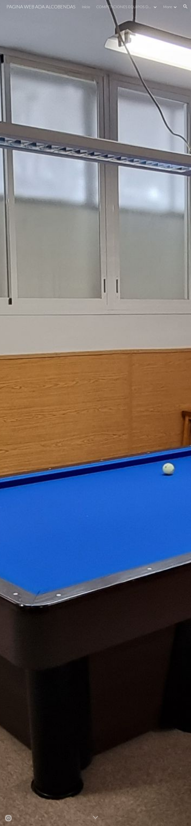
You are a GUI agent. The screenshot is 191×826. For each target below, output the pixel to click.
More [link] (167, 6)
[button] (185, 6)
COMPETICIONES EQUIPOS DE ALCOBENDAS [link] (124, 6)
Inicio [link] (86, 6)
